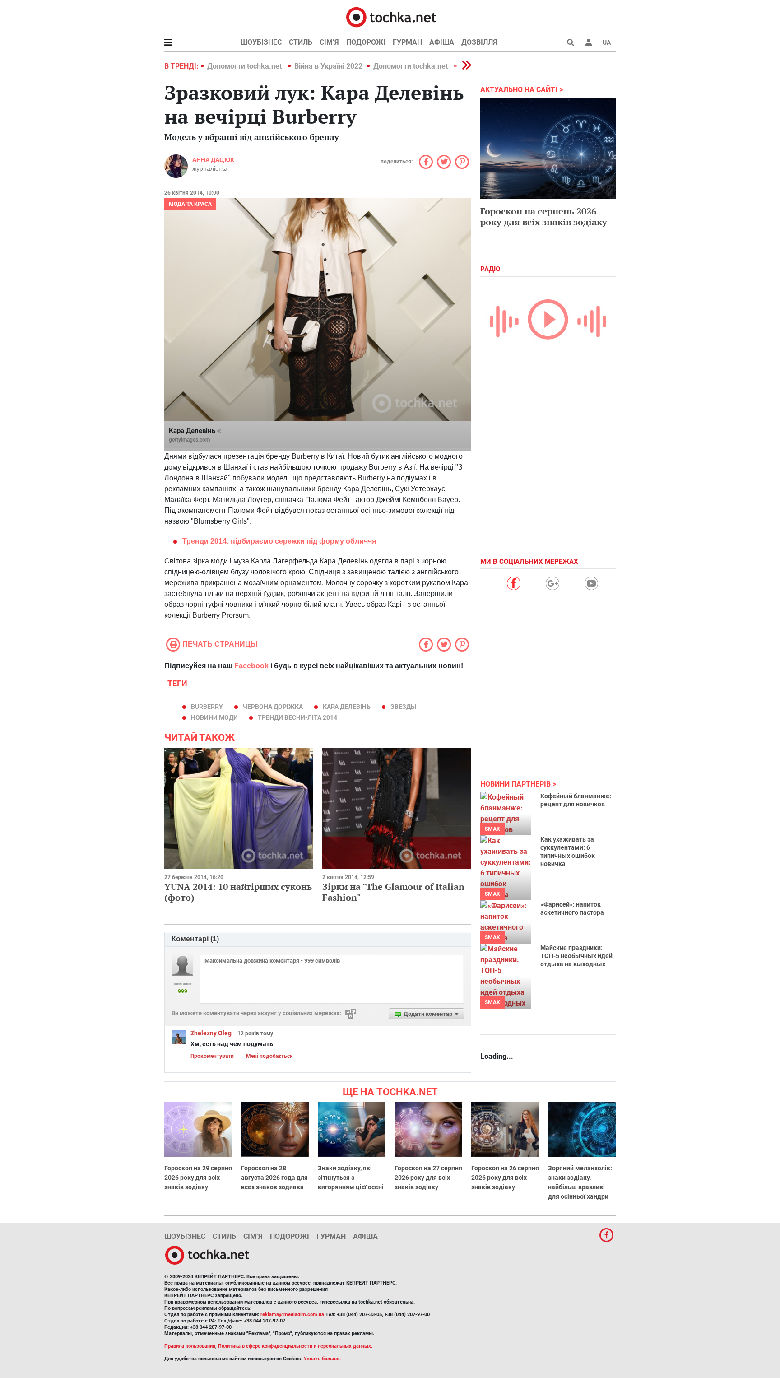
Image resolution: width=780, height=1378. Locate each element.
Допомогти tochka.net (245, 66)
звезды (403, 706)
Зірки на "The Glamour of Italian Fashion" (393, 891)
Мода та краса (190, 204)
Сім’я (329, 42)
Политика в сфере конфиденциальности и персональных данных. (295, 1346)
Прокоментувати (212, 1056)
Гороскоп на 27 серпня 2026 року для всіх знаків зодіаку (428, 1177)
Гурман (407, 42)
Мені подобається (269, 1056)
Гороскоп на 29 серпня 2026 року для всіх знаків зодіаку (198, 1177)
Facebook (251, 666)
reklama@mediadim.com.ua (292, 1314)
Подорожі (365, 42)
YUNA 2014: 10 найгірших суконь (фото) (238, 891)
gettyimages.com (189, 440)
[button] (589, 42)
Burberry (207, 706)
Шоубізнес (261, 42)
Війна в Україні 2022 (328, 66)
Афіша (441, 42)
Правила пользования (189, 1346)
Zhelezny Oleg (211, 1033)
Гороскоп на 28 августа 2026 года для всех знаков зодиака (274, 1177)
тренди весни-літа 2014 (297, 717)
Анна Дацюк (213, 159)
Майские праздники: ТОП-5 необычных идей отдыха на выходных (576, 956)
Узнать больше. (322, 1359)
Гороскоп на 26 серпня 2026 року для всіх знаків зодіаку (505, 1177)
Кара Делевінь (347, 706)
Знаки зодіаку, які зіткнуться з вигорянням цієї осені (351, 1177)
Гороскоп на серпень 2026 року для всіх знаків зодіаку (543, 216)
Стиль (300, 42)
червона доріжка (273, 706)
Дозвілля (479, 42)
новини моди (214, 717)
